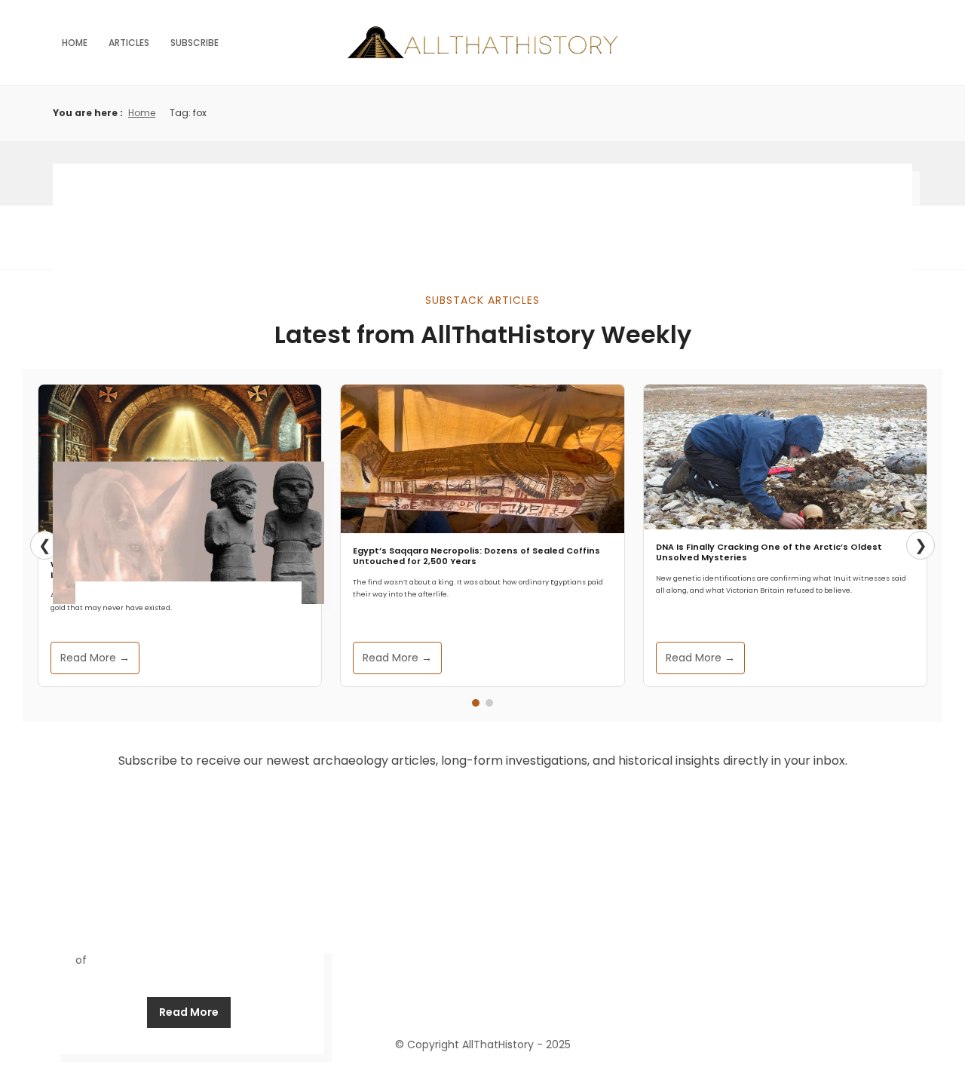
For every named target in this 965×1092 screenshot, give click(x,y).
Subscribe (194, 42)
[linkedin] (482, 998)
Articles (129, 42)
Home (74, 42)
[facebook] (428, 998)
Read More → (95, 657)
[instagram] (510, 998)
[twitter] (455, 998)
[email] (537, 998)
